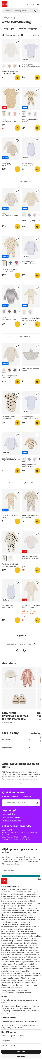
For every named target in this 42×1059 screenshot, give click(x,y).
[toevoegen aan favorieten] (17, 42)
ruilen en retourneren (12, 820)
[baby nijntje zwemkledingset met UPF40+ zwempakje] (19, 695)
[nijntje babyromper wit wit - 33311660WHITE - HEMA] (24, 215)
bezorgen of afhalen (12, 817)
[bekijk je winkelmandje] (32, 4)
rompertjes (9, 29)
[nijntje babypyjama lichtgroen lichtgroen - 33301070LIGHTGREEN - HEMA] (29, 114)
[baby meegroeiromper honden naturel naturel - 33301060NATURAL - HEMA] (4, 114)
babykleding (9, 18)
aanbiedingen (7, 747)
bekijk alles (35, 733)
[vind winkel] (36, 802)
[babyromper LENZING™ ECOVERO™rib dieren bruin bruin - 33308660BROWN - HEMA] (9, 311)
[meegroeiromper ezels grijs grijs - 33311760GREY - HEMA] (29, 215)
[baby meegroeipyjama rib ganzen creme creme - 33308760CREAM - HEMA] (24, 312)
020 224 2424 (7, 830)
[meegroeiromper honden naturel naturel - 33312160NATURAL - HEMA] (24, 459)
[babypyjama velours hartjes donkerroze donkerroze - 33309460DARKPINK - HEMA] (16, 263)
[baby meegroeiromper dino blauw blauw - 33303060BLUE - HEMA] (9, 114)
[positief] (17, 650)
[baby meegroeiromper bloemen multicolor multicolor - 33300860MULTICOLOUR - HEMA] (15, 114)
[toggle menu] (38, 4)
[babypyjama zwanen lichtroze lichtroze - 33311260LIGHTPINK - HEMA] (35, 114)
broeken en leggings (28, 29)
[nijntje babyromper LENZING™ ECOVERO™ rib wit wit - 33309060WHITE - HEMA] (4, 370)
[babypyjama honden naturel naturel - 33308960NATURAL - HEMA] (24, 114)
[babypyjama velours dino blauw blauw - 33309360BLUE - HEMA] (10, 263)
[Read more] (21, 783)
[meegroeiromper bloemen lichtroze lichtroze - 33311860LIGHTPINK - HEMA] (35, 215)
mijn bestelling (9, 814)
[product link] (11, 50)
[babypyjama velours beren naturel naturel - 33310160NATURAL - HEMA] (4, 263)
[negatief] (24, 650)
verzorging (6, 739)
